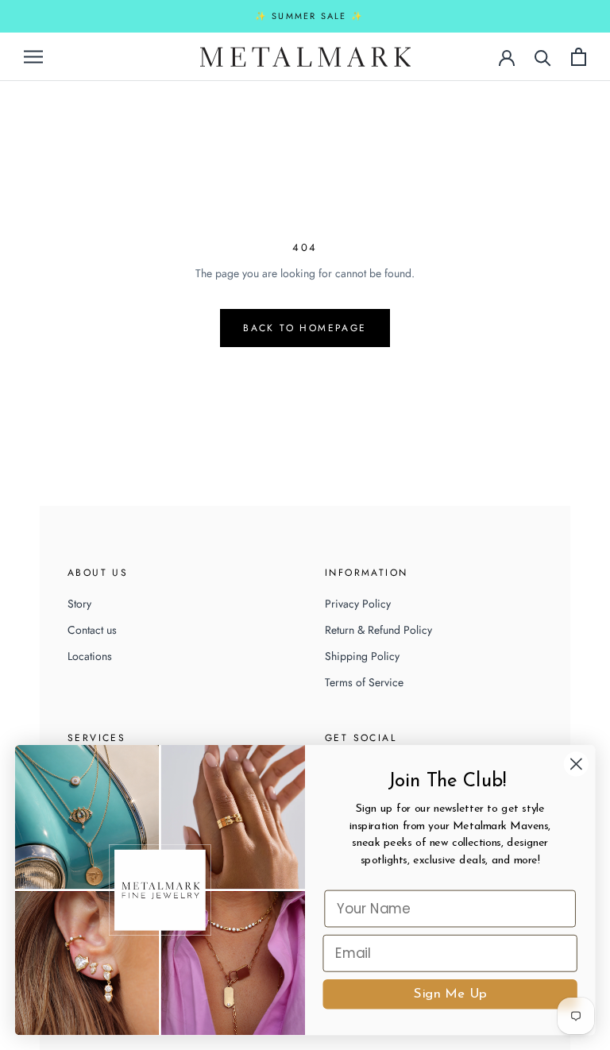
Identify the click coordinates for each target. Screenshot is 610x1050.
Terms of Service (364, 682)
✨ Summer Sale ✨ (309, 16)
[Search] (543, 56)
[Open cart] (578, 57)
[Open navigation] (33, 56)
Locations (90, 656)
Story (79, 604)
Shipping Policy (362, 656)
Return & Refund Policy (378, 630)
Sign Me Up (450, 994)
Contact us (92, 630)
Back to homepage (304, 328)
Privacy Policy (358, 604)
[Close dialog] (576, 764)
